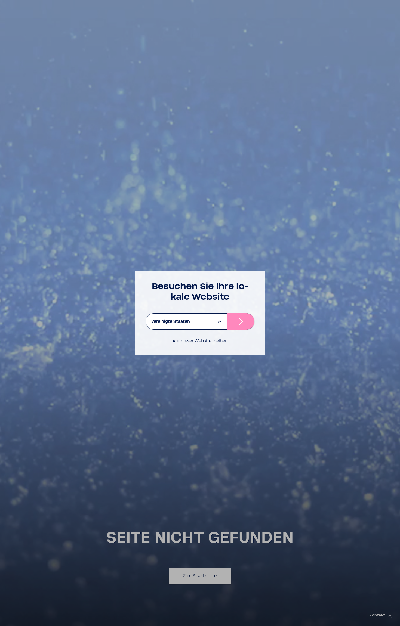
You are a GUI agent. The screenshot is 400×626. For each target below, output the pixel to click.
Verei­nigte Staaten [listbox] (170, 321)
